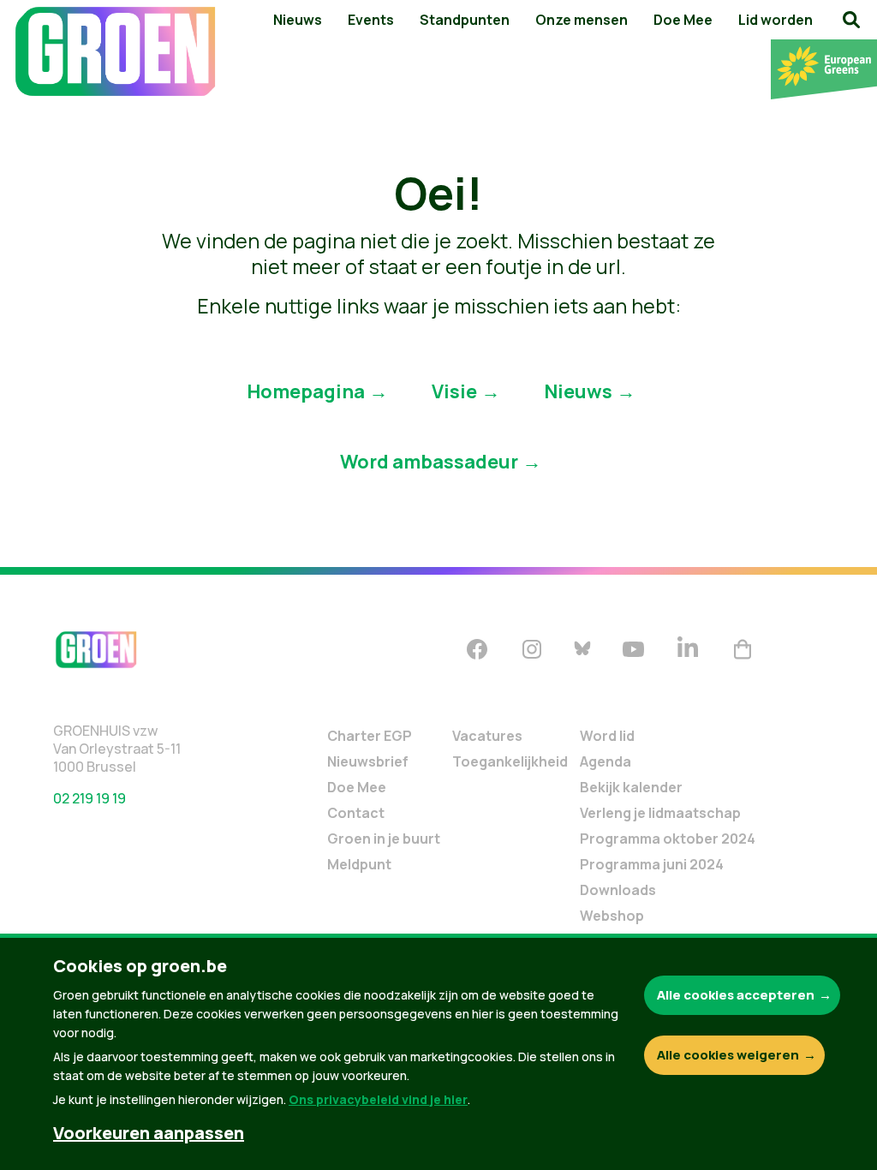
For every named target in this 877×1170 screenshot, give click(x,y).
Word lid (607, 735)
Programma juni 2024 (652, 864)
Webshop (612, 915)
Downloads (618, 889)
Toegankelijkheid (510, 761)
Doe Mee (683, 19)
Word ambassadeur (429, 461)
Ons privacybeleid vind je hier (378, 1099)
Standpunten (465, 19)
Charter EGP (369, 735)
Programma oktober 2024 (667, 838)
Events (371, 19)
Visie (454, 391)
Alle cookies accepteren (735, 995)
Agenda (605, 761)
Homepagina (306, 391)
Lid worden (775, 19)
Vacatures (487, 735)
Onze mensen (581, 19)
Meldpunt (359, 864)
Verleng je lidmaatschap (660, 812)
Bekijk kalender (631, 787)
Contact (356, 812)
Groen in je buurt (383, 838)
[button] (851, 19)
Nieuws (297, 19)
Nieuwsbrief (368, 761)
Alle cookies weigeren (728, 1055)
